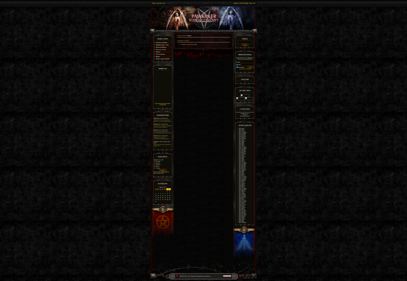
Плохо (157, 166)
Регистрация (243, 3)
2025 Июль (242, 221)
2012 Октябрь (242, 148)
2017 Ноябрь (242, 194)
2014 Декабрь (242, 179)
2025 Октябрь (242, 222)
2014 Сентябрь (243, 176)
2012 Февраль (242, 138)
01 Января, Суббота (183, 40)
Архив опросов (165, 171)
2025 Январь (242, 216)
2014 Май (241, 171)
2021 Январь (242, 207)
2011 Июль (242, 129)
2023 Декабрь (242, 211)
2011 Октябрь (242, 133)
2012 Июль (242, 145)
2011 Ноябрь (242, 134)
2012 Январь (242, 137)
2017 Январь (242, 190)
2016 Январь (242, 185)
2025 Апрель (242, 218)
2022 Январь (242, 209)
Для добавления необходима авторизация (162, 104)
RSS (254, 3)
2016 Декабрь (242, 189)
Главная (236, 3)
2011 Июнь (242, 128)
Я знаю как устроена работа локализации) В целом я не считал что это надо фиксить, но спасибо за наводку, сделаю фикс (162, 133)
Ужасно (158, 168)
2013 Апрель (242, 156)
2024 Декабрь (242, 214)
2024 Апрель (242, 212)
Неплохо (158, 164)
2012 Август (242, 146)
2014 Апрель (242, 170)
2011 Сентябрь (243, 132)
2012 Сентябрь (243, 147)
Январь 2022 (163, 187)
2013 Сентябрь (243, 162)
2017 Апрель (242, 193)
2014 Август (242, 175)
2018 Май (241, 198)
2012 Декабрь (242, 151)
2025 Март (241, 217)
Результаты (157, 171)
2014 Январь (242, 167)
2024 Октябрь (242, 213)
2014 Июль (242, 174)
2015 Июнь (242, 184)
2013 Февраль (242, 153)
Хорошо (158, 163)
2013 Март (241, 155)
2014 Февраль (242, 169)
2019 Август (242, 203)
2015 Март (241, 181)
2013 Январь (242, 152)
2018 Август (242, 199)
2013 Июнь (242, 159)
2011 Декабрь (242, 136)
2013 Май (241, 157)
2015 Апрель (242, 183)
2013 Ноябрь (242, 165)
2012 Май (241, 142)
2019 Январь (242, 202)
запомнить (241, 67)
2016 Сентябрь (243, 188)
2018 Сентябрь (243, 200)
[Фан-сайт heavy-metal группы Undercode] (245, 96)
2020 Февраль (242, 204)
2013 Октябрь (242, 164)
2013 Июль (242, 160)
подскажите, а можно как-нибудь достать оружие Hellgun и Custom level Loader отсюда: (162, 127)
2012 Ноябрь (242, 150)
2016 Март (241, 187)
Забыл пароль (242, 68)
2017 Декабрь (242, 195)
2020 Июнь (242, 206)
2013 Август (242, 161)
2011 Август (242, 131)
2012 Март (241, 139)
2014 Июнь (242, 173)
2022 (184, 35)
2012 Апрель (242, 141)
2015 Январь (242, 180)
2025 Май (241, 220)
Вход (250, 3)
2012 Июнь (242, 143)
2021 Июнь (242, 208)
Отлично (158, 161)
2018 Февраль (242, 197)
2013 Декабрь (242, 166)
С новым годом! (190, 44)
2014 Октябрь (242, 178)
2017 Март (241, 192)
